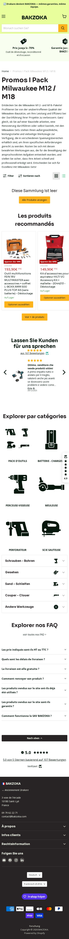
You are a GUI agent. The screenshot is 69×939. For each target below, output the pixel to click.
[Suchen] (62, 28)
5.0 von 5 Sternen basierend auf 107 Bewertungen (34, 760)
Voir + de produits (34, 317)
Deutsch (33, 874)
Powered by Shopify (34, 933)
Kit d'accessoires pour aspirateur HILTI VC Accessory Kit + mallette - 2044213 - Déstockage (54, 280)
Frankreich (33, 883)
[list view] (63, 176)
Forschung (34, 926)
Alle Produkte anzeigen (34, 199)
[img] (35, 350)
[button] (6, 372)
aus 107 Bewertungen (32, 353)
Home (5, 71)
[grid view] (56, 176)
